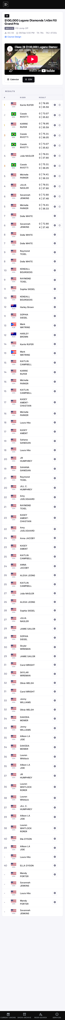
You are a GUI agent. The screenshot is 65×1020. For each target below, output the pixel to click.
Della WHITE (26, 216)
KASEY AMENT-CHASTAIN (25, 402)
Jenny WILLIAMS (25, 700)
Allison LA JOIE (25, 738)
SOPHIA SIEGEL (24, 316)
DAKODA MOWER (24, 719)
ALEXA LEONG (27, 575)
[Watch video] (55, 105)
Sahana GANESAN (25, 441)
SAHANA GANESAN (25, 469)
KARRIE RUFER (24, 125)
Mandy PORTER (24, 875)
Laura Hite (25, 422)
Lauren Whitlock (24, 757)
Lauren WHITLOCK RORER (26, 787)
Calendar (14, 79)
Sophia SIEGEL (27, 289)
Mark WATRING (25, 326)
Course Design (14, 37)
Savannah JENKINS (25, 196)
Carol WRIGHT (27, 665)
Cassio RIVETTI (24, 115)
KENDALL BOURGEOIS (26, 270)
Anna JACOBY (27, 538)
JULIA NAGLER (24, 186)
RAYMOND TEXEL (25, 280)
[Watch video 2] (60, 105)
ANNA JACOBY (24, 566)
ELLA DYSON (27, 865)
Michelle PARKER (24, 176)
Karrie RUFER (27, 105)
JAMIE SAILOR (27, 629)
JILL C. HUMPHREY (26, 488)
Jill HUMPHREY (26, 459)
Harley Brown (27, 307)
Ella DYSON (26, 839)
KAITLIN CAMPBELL (26, 363)
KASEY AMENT (24, 432)
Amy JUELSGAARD (27, 497)
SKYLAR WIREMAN (25, 674)
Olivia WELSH (27, 683)
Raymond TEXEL (25, 252)
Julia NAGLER (27, 156)
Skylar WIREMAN (25, 647)
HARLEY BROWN (24, 335)
